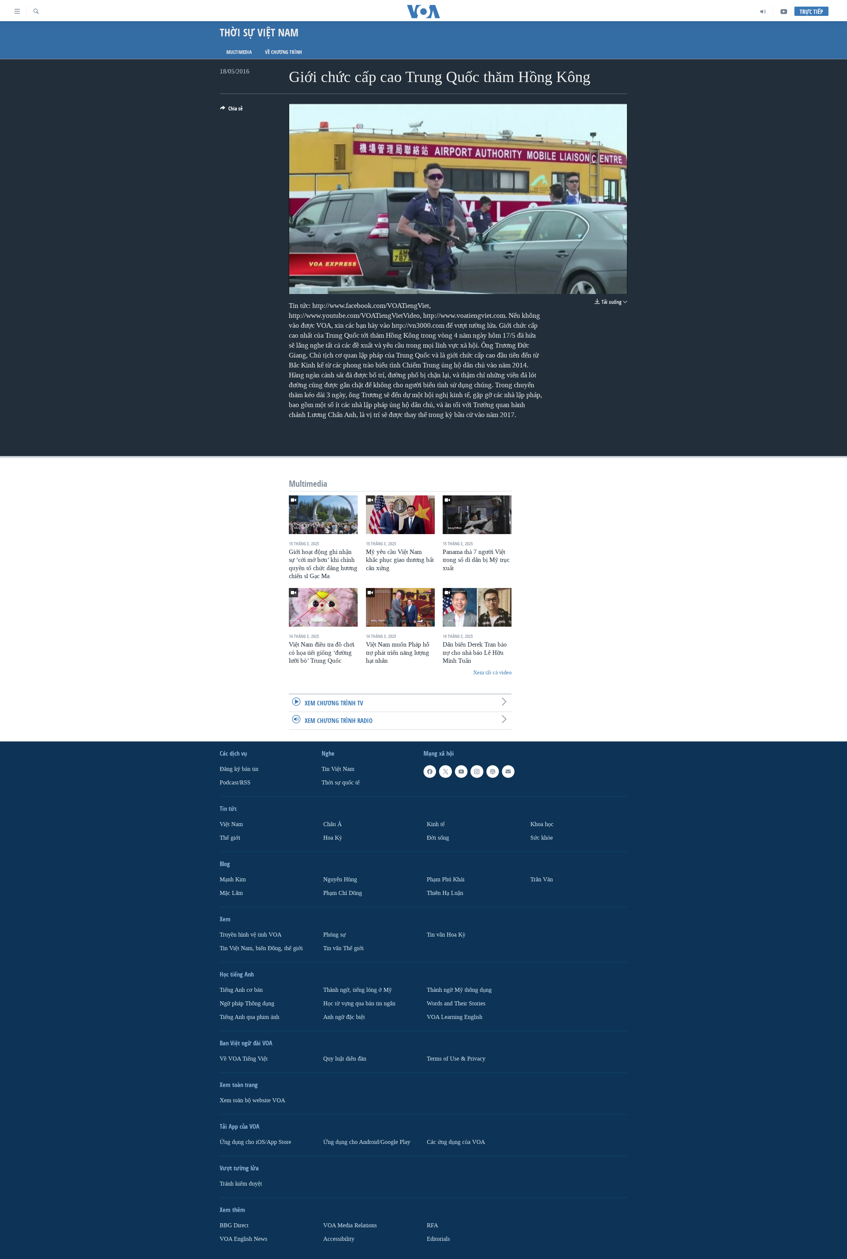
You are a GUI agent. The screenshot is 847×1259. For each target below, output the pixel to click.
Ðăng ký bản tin (239, 769)
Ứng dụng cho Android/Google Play (366, 1142)
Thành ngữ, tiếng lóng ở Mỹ (357, 989)
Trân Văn (541, 879)
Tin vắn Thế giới (343, 948)
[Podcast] (492, 771)
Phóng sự (334, 935)
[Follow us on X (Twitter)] (445, 771)
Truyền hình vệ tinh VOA (251, 935)
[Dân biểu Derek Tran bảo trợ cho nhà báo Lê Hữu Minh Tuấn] (477, 607)
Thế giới (230, 838)
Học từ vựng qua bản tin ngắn (359, 1003)
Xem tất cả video (492, 672)
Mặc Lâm (231, 893)
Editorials (438, 1238)
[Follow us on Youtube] (461, 771)
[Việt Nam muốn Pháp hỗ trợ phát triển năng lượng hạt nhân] (400, 607)
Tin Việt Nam (338, 769)
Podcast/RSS (235, 782)
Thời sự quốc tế (341, 782)
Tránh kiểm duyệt (241, 1183)
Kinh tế (436, 824)
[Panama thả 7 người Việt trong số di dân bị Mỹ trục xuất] (477, 514)
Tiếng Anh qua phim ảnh (249, 1017)
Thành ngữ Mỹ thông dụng (459, 989)
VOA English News (243, 1238)
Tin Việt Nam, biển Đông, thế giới (261, 948)
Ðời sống (438, 838)
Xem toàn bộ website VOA (252, 1100)
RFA (432, 1225)
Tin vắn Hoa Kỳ (446, 935)
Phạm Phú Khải (446, 879)
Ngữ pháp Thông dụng (247, 1003)
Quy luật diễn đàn (344, 1058)
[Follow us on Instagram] (476, 771)
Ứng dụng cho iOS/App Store (255, 1142)
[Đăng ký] (508, 771)
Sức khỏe (541, 838)
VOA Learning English (454, 1017)
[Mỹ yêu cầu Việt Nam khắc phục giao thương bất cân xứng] (400, 514)
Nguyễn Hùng (340, 879)
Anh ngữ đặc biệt (344, 1017)
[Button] (231, 110)
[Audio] (763, 12)
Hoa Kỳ (332, 838)
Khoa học (542, 824)
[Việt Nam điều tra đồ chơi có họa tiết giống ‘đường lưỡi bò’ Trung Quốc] (323, 607)
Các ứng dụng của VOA (456, 1142)
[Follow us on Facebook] (430, 771)
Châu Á (332, 824)
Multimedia (239, 52)
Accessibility (338, 1238)
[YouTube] (783, 12)
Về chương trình (283, 52)
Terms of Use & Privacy (456, 1058)
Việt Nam (231, 824)
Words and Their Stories (456, 1003)
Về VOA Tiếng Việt (244, 1058)
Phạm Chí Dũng (342, 893)
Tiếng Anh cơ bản (241, 989)
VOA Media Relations (350, 1225)
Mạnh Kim (233, 879)
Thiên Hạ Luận (445, 893)
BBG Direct (234, 1225)
